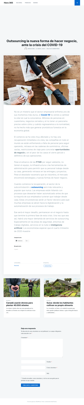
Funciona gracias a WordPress (34, 401)
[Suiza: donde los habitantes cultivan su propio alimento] (62, 287)
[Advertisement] (42, 22)
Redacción (31, 48)
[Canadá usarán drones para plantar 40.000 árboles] (22, 287)
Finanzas (28, 2)
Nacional (19, 2)
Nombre (49, 362)
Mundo (35, 2)
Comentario (24, 337)
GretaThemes (53, 401)
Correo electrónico (52, 367)
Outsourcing (48, 266)
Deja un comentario (53, 48)
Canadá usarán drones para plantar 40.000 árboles (19, 304)
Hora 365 (8, 3)
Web (48, 373)
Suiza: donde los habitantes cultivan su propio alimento (60, 304)
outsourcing (37, 187)
